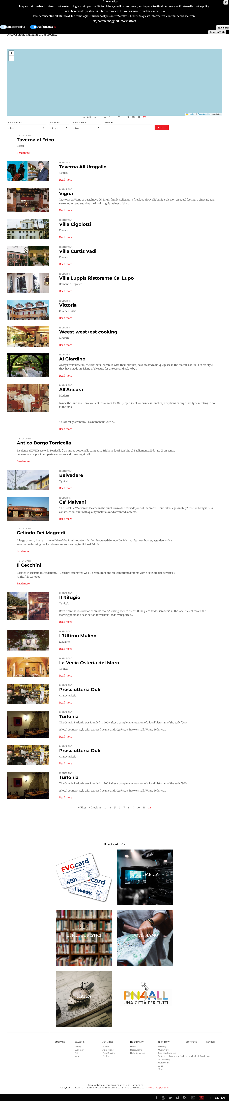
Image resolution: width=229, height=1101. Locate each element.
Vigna (66, 193)
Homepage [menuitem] (59, 1042)
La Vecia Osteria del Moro (89, 662)
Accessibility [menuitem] (164, 1059)
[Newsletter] (201, 1097)
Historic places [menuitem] (137, 1053)
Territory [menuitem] (163, 1042)
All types (55, 122)
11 (139, 117)
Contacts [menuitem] (191, 1042)
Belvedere (71, 475)
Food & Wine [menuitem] (108, 1053)
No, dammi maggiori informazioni (114, 21)
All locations (15, 122)
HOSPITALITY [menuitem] (137, 1042)
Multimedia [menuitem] (163, 1063)
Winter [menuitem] (78, 1056)
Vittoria (68, 305)
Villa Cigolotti (75, 224)
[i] (27, 27)
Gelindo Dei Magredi (41, 532)
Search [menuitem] (210, 1042)
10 (133, 117)
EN (223, 1097)
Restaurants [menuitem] (136, 1050)
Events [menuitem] (105, 1047)
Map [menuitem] (160, 1069)
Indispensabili (16, 27)
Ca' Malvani (72, 502)
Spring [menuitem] (78, 1047)
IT (211, 1097)
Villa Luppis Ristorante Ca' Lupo (96, 278)
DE (217, 1097)
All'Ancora (71, 389)
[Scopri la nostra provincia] (193, 1097)
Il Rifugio (69, 597)
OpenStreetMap (204, 114)
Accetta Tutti (217, 32)
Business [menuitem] (106, 1056)
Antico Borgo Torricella (44, 443)
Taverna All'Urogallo (83, 167)
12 (144, 117)
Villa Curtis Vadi (78, 251)
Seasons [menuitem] (80, 1042)
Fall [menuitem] (76, 1053)
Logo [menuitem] (160, 1066)
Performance (45, 27)
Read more (23, 153)
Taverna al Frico (35, 140)
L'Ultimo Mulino (78, 635)
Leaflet (191, 114)
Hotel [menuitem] (133, 1047)
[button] (11, 53)
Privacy (150, 1087)
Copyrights (162, 1087)
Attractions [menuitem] (107, 1050)
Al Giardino (72, 359)
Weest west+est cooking (88, 332)
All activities (79, 122)
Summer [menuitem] (79, 1050)
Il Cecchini (29, 565)
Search (109, 122)
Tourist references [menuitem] (167, 1053)
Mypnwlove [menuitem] (163, 1050)
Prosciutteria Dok (80, 689)
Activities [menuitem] (107, 1042)
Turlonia (69, 716)
